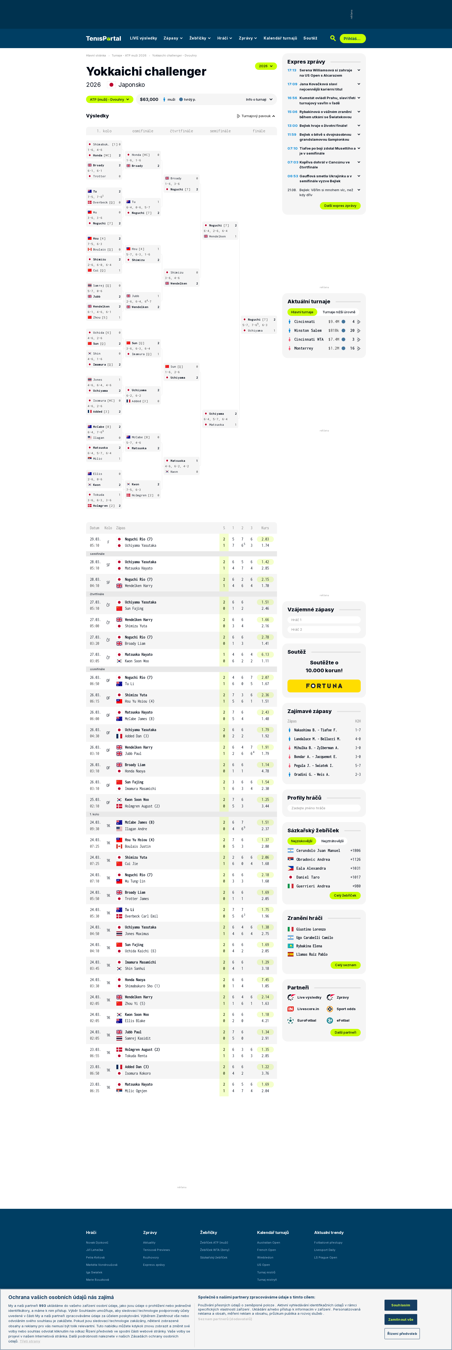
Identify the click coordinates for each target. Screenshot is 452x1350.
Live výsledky (309, 997)
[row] (181, 542)
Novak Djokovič (97, 1242)
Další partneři (345, 1032)
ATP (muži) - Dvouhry (107, 99)
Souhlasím (400, 1305)
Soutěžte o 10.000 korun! (324, 666)
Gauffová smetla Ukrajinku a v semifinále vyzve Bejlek (326, 178)
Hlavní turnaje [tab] (302, 312)
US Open (263, 1265)
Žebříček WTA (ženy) (214, 1250)
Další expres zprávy (340, 205)
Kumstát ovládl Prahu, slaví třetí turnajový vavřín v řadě (327, 100)
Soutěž (310, 38)
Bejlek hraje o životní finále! (323, 125)
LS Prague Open (325, 1257)
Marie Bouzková (97, 1279)
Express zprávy (154, 1265)
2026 (263, 66)
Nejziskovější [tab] (301, 841)
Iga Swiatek (94, 1272)
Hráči (222, 38)
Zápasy (170, 38)
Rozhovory (151, 1257)
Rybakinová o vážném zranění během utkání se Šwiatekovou (326, 114)
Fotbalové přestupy (328, 1242)
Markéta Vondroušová (101, 1265)
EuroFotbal (306, 1020)
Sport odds (346, 1009)
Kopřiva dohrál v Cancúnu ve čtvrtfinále (325, 164)
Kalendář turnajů (280, 38)
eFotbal (343, 1020)
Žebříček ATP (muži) (214, 1242)
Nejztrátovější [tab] (332, 841)
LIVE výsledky (143, 38)
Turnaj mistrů (266, 1272)
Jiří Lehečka (94, 1250)
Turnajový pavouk (256, 116)
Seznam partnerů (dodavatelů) (225, 1319)
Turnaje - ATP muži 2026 (129, 55)
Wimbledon (265, 1257)
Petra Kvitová (95, 1257)
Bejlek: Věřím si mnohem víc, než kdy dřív (326, 192)
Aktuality (149, 1242)
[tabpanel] (324, 335)
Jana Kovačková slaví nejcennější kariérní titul (321, 86)
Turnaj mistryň (267, 1279)
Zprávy (246, 38)
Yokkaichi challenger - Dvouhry (174, 55)
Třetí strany (30, 1341)
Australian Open (268, 1242)
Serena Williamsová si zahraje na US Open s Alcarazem (326, 72)
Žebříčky (197, 38)
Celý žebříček (345, 895)
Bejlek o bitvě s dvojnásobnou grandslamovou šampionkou (325, 137)
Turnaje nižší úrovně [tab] (339, 312)
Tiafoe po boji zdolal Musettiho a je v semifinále (328, 151)
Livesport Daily (324, 1250)
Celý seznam (345, 965)
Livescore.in (308, 1009)
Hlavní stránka (96, 55)
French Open (266, 1250)
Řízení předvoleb (402, 1333)
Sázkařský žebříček (213, 1257)
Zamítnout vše (401, 1319)
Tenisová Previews (156, 1250)
